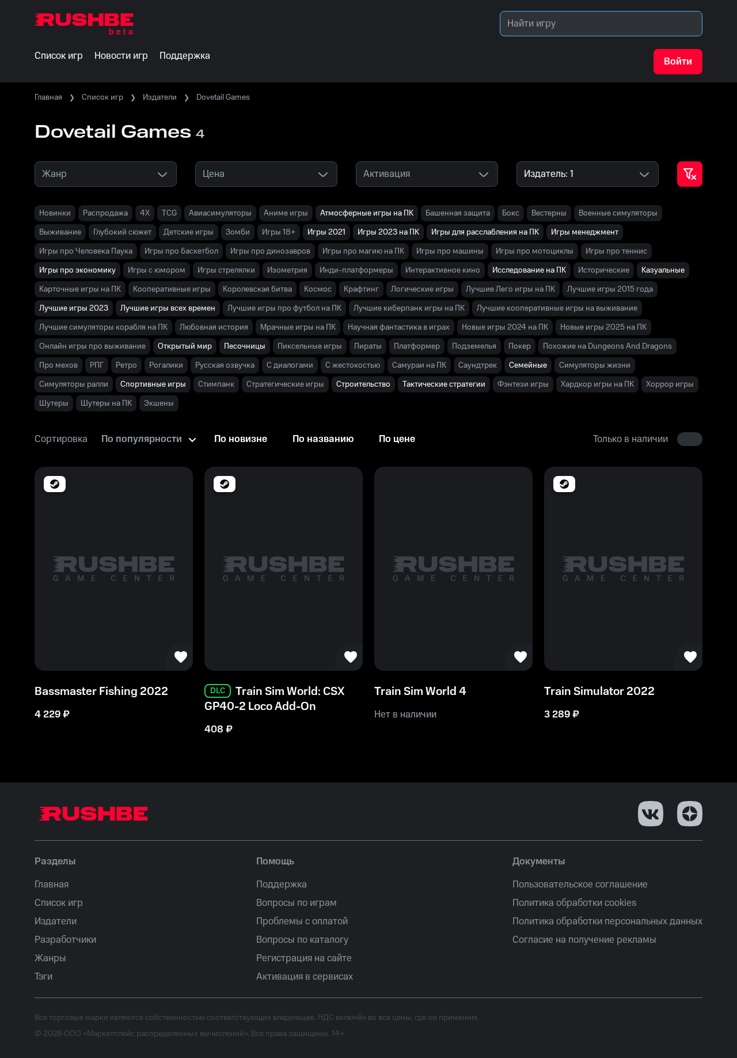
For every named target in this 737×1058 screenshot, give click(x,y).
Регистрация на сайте (304, 958)
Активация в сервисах (304, 977)
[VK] (650, 813)
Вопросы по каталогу (302, 940)
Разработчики (65, 940)
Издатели (160, 97)
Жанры (50, 958)
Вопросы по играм (296, 903)
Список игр (102, 97)
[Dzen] (689, 813)
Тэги (43, 977)
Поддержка (281, 884)
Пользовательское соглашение (580, 884)
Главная (48, 97)
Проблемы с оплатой (302, 921)
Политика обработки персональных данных (607, 921)
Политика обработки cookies (574, 903)
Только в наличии (630, 439)
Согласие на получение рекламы (584, 940)
